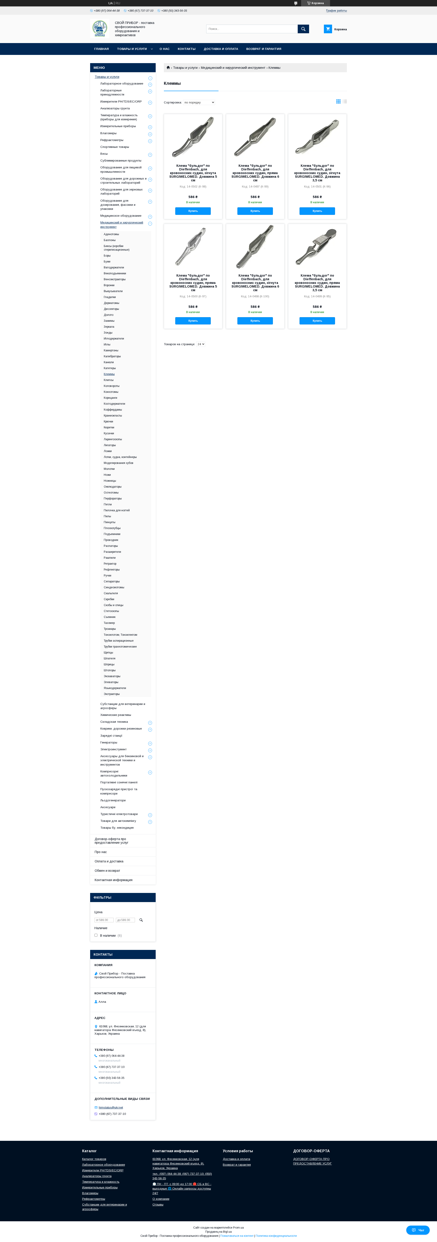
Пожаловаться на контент (237, 1235)
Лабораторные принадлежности (112, 92)
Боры (107, 255)
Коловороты (111, 386)
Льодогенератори (113, 800)
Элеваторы (111, 682)
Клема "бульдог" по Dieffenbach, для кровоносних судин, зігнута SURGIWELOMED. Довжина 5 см (193, 173)
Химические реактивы (115, 715)
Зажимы (109, 320)
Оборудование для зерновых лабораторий (121, 191)
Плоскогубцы (112, 528)
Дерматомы (111, 303)
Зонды (108, 332)
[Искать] (303, 29)
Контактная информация (113, 880)
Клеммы (109, 374)
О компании (160, 1199)
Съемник (109, 617)
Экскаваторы (112, 676)
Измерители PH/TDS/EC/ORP (121, 101)
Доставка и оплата (221, 49)
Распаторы (111, 546)
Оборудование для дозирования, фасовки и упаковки (117, 205)
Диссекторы (111, 309)
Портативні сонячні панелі (118, 782)
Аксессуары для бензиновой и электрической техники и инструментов (122, 760)
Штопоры (110, 670)
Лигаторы (110, 445)
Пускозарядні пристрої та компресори (118, 791)
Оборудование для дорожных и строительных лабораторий (123, 180)
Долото (108, 314)
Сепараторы (112, 581)
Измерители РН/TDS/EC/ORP (103, 1170)
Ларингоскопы (113, 439)
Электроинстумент (113, 749)
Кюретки (109, 427)
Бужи (107, 261)
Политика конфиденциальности (276, 1235)
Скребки (109, 599)
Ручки (107, 575)
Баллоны (110, 240)
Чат (421, 1230)
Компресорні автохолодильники (113, 773)
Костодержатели (114, 403)
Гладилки (110, 297)
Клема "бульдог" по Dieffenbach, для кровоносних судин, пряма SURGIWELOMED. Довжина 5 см (193, 283)
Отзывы (157, 1204)
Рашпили (110, 557)
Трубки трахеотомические (120, 646)
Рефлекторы (112, 569)
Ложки (108, 451)
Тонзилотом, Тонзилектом (120, 634)
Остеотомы (111, 492)
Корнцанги (110, 397)
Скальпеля (111, 593)
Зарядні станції (111, 735)
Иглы (107, 344)
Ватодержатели (114, 267)
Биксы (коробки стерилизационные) (117, 247)
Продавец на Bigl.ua (218, 1231)
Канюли (109, 362)
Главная (101, 49)
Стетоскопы (111, 611)
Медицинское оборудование (120, 215)
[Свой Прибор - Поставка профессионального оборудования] (99, 37)
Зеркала (109, 326)
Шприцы (109, 664)
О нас (165, 49)
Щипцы (108, 652)
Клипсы (109, 380)
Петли (108, 504)
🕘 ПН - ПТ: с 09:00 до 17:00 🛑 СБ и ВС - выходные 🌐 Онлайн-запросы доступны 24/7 (181, 1188)
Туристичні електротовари (119, 814)
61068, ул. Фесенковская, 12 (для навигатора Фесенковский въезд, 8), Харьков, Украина (178, 1163)
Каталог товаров (94, 1159)
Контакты (187, 49)
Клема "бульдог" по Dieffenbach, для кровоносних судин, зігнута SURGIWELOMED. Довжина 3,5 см (317, 173)
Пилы (107, 516)
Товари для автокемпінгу (118, 821)
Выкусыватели (113, 291)
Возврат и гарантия (263, 49)
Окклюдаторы (113, 486)
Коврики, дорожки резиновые (121, 728)
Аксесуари (107, 807)
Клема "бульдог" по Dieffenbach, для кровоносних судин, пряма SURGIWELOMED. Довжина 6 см (255, 173)
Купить (193, 211)
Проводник (111, 540)
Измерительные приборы (118, 126)
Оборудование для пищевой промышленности (121, 169)
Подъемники (112, 534)
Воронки (109, 285)
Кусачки (109, 433)
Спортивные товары (114, 147)
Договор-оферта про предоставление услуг (111, 840)
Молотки (109, 469)
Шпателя (109, 658)
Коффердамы (113, 409)
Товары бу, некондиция (117, 827)
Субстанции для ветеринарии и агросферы (122, 706)
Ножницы (110, 480)
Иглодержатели (114, 338)
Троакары (110, 628)
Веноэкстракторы (115, 279)
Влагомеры (108, 133)
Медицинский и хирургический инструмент (233, 67)
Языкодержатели (115, 688)
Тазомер (109, 623)
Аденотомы (111, 234)
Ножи (107, 474)
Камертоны (111, 350)
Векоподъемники (115, 273)
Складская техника (114, 721)
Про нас (101, 852)
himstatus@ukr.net (111, 1107)
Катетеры (110, 368)
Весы (104, 153)
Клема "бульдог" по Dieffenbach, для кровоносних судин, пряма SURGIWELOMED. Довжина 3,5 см (317, 283)
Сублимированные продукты (120, 160)
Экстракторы (112, 694)
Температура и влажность (100, 1181)
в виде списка (345, 102)
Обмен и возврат (107, 870)
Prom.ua (238, 1227)
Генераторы (108, 742)
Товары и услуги (132, 49)
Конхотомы (111, 391)
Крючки (108, 421)
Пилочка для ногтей (117, 510)
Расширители (112, 551)
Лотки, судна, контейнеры (120, 457)
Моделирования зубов (118, 463)
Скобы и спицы (113, 605)
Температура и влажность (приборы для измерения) (119, 117)
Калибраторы (112, 356)
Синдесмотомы (114, 587)
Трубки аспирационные (119, 640)
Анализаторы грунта (115, 108)
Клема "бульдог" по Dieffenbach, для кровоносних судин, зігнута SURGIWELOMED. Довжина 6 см (255, 283)
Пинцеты (109, 522)
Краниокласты (113, 415)
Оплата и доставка (109, 861)
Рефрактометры (111, 140)
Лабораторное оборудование (121, 83)
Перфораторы (113, 498)
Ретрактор (110, 563)
